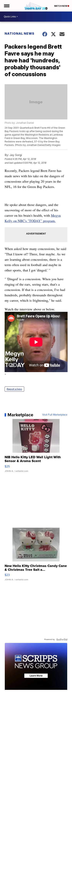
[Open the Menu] (6, 6)
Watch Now (61, 6)
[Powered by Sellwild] (61, 639)
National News (19, 33)
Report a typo (14, 389)
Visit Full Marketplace (54, 414)
